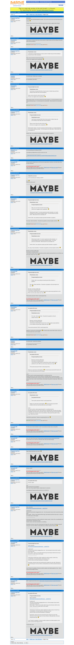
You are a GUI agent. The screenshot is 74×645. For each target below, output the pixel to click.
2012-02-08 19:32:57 (15, 160)
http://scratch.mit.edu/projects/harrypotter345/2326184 (50, 580)
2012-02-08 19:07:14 (15, 148)
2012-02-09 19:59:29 (15, 389)
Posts (12, 21)
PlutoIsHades (14, 40)
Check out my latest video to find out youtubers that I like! (41, 33)
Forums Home (13, 12)
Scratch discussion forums (45, 10)
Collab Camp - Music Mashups (35, 14)
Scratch (17, 3)
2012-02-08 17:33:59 (15, 16)
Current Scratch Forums (46, 1)
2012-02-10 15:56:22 (15, 436)
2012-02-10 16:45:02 (15, 466)
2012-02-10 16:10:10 (15, 449)
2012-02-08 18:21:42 (15, 84)
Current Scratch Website (33, 1)
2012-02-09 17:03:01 (15, 339)
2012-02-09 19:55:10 (15, 349)
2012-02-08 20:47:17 (15, 197)
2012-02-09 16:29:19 (15, 305)
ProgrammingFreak (15, 18)
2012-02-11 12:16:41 (15, 579)
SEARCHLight (46, 167)
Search (18, 12)
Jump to (12, 641)
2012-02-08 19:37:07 (15, 173)
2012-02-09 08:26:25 (15, 228)
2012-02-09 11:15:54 (15, 269)
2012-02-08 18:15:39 (15, 74)
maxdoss (13, 76)
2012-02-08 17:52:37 (15, 38)
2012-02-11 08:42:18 (15, 505)
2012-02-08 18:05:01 (15, 49)
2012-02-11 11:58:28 (15, 540)
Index (27, 14)
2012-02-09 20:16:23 (15, 424)
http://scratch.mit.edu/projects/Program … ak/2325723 (36, 508)
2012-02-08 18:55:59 (15, 109)
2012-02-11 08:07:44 (15, 477)
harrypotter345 (14, 162)
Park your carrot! (54, 167)
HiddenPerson (14, 150)
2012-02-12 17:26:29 (15, 590)
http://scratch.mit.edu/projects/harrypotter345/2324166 (48, 438)
